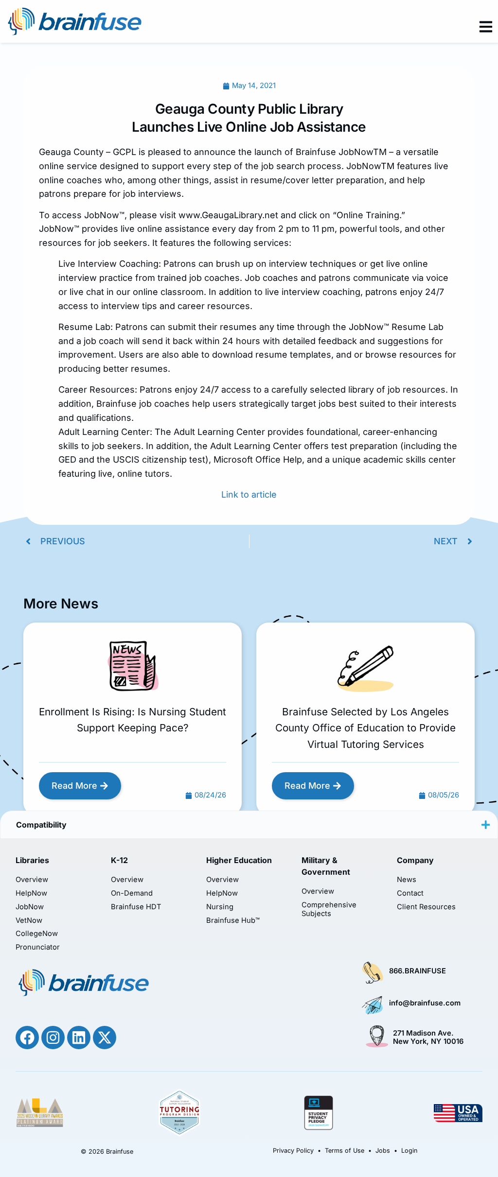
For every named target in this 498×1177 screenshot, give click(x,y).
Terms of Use (344, 1150)
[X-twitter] (104, 1037)
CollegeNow (37, 934)
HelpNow (31, 893)
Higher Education (239, 860)
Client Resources (426, 907)
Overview (32, 880)
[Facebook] (27, 1037)
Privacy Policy (293, 1150)
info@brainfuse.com (425, 1003)
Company (415, 860)
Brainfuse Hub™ (233, 921)
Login (409, 1150)
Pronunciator (38, 947)
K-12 (119, 860)
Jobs (382, 1150)
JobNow (30, 907)
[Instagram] (53, 1037)
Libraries (32, 860)
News (406, 880)
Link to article (249, 494)
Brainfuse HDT (136, 907)
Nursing (219, 907)
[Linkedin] (78, 1037)
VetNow (29, 921)
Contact (410, 893)
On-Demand (132, 893)
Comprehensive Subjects (329, 909)
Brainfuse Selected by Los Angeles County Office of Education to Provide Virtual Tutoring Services (365, 728)
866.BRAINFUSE (417, 971)
